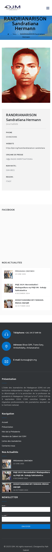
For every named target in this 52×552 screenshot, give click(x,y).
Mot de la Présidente (11, 431)
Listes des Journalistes (11, 441)
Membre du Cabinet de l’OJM (14, 436)
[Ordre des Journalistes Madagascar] (16, 8)
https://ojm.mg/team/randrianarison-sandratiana (25, 148)
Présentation (7, 427)
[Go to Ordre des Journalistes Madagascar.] (8, 34)
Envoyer (26, 526)
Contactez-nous (8, 445)
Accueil (5, 422)
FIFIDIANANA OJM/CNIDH (24, 271)
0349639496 (11, 137)
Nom (4, 506)
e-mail (5, 515)
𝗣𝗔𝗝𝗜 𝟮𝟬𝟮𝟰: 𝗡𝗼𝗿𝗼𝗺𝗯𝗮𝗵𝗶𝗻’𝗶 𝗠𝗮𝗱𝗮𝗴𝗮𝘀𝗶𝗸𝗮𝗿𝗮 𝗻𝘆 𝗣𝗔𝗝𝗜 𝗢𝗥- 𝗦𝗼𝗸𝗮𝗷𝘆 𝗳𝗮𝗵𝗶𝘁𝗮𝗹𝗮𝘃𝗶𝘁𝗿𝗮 (30, 288)
